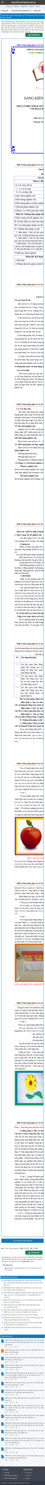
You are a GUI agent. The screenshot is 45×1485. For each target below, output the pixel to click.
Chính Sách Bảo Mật (10, 1478)
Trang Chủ (9, 6)
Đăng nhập (24, 6)
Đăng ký (16, 6)
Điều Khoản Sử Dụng (10, 1475)
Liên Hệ (6, 1472)
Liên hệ (37, 6)
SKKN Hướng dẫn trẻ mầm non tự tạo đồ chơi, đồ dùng (21, 1315)
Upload (31, 6)
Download (35, 35)
